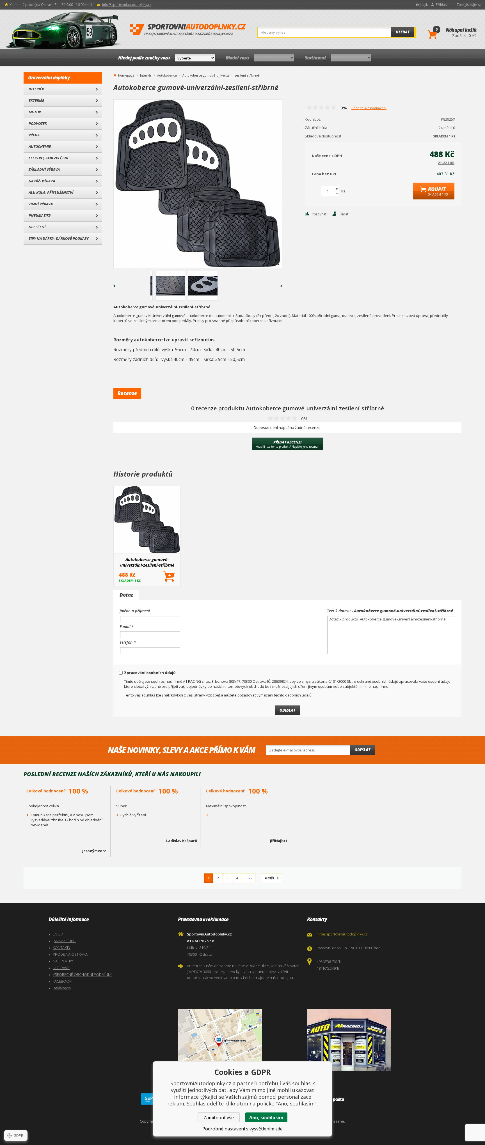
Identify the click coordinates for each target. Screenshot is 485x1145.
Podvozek (38, 123)
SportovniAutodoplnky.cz (188, 30)
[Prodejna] (370, 1040)
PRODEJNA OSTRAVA (70, 954)
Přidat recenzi (287, 444)
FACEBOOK (62, 981)
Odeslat (362, 749)
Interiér (36, 88)
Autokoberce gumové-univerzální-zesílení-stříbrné (147, 562)
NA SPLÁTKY (63, 961)
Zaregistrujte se (469, 4)
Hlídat (343, 214)
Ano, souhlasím (266, 1117)
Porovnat (319, 214)
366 (248, 877)
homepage (126, 75)
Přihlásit (442, 4)
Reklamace (62, 987)
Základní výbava (44, 169)
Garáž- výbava (42, 180)
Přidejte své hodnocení (368, 108)
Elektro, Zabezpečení (48, 157)
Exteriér (36, 100)
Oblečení (37, 226)
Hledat (402, 32)
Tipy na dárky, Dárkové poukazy (58, 238)
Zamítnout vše (218, 1117)
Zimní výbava (41, 203)
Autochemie (40, 146)
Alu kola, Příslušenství (51, 192)
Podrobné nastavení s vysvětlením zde (242, 1129)
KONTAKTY (61, 947)
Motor (35, 111)
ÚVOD (58, 934)
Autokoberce (167, 75)
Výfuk (34, 134)
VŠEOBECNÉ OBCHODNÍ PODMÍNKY (82, 974)
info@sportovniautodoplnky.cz (126, 4)
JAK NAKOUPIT (64, 940)
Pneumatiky (40, 215)
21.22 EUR (446, 162)
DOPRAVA (61, 967)
